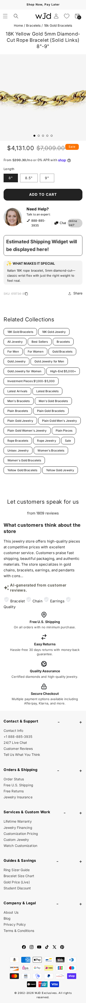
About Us (11, 912)
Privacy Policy (15, 924)
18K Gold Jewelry (54, 332)
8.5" (29, 178)
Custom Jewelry (16, 840)
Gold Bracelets (62, 351)
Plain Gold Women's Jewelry (27, 430)
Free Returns (14, 791)
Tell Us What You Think (22, 754)
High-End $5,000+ (63, 371)
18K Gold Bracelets (20, 332)
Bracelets (33, 25)
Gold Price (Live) (17, 882)
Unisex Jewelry (18, 450)
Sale (68, 440)
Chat (63, 223)
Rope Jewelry (46, 440)
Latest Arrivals (17, 391)
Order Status (14, 779)
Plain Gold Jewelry (20, 420)
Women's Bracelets (51, 450)
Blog (7, 918)
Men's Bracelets (18, 401)
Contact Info (13, 730)
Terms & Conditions (19, 931)
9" (47, 178)
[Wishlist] (66, 16)
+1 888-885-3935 (18, 736)
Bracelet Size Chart (19, 876)
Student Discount (17, 888)
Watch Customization (20, 846)
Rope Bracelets (17, 440)
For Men (13, 351)
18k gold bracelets (58, 25)
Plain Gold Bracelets (51, 411)
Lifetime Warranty (18, 821)
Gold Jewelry (16, 361)
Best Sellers (40, 341)
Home (18, 25)
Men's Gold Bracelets (53, 401)
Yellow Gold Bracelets (22, 470)
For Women (35, 351)
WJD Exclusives (46, 993)
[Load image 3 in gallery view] (43, 135)
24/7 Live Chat (15, 742)
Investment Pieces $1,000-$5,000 (31, 381)
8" (11, 178)
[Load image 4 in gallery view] (47, 135)
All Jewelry (15, 341)
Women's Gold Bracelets (24, 460)
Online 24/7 (73, 223)
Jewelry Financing (18, 828)
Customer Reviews (18, 748)
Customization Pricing (21, 834)
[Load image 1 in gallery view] (34, 135)
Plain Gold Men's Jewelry (59, 420)
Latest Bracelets (47, 391)
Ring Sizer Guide (17, 870)
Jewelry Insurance (18, 797)
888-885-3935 (38, 223)
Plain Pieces (64, 430)
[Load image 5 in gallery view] (51, 135)
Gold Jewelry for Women (24, 371)
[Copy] (26, 294)
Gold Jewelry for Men (49, 361)
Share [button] (78, 293)
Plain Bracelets (17, 411)
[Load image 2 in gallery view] (38, 135)
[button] (5, 16)
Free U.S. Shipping (18, 785)
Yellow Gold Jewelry (60, 470)
